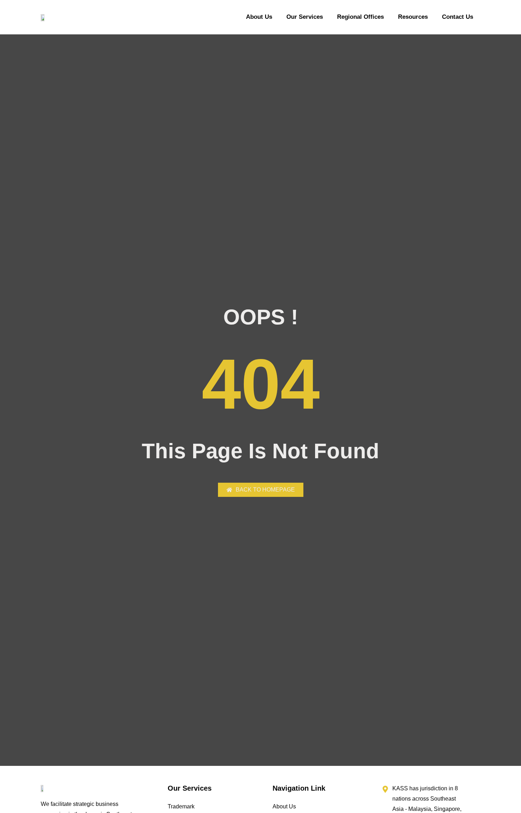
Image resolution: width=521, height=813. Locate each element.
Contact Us (457, 16)
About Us (259, 16)
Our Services (304, 16)
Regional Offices (360, 16)
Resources (413, 16)
